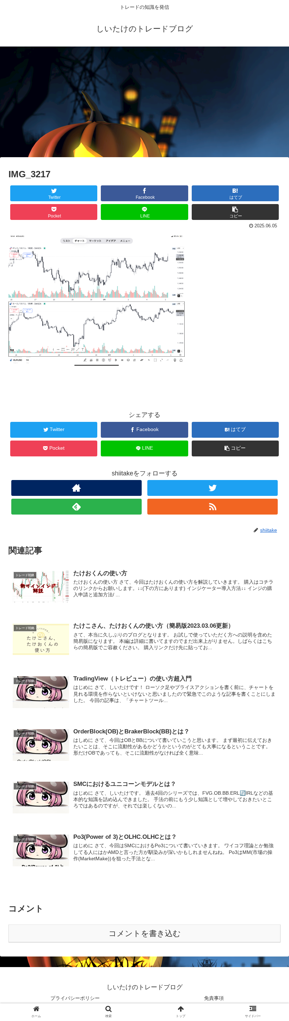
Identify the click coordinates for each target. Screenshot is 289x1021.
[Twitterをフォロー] (212, 488)
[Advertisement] (144, 104)
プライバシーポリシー (75, 998)
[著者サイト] (76, 488)
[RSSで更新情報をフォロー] (212, 507)
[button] (267, 736)
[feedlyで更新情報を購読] (76, 507)
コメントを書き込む (145, 933)
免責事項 (214, 998)
